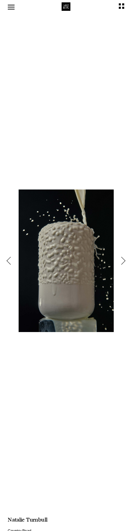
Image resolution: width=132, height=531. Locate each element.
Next (121, 261)
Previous (11, 261)
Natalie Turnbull (27, 519)
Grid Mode (121, 6)
